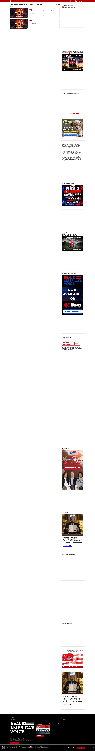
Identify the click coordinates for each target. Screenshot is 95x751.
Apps (32, 1)
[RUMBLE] (81, 1)
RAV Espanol (50, 1)
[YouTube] (76, 1)
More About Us (14, 742)
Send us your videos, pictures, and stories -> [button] (72, 666)
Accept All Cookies (81, 747)
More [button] (36, 1)
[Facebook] (72, 1)
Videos (30, 9)
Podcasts (45, 1)
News (27, 1)
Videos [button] (22, 1)
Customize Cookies (71, 747)
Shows (17, 1)
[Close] (93, 748)
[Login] (84, 1)
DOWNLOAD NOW (40, 735)
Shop (40, 1)
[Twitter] (74, 1)
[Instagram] (79, 1)
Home (14, 1)
